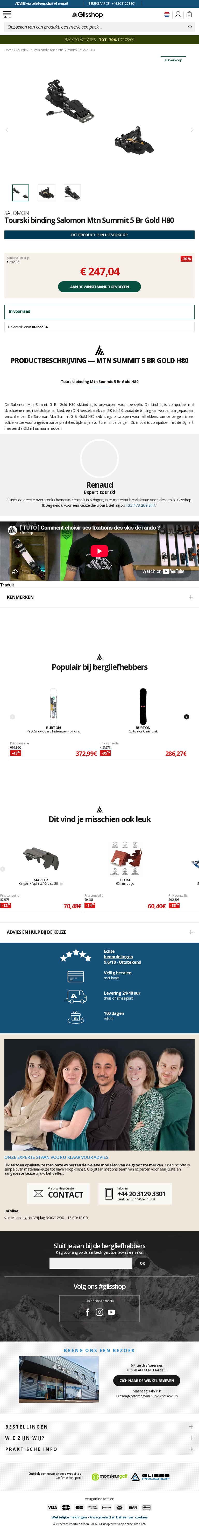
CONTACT (65, 1194)
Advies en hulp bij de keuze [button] (36, 932)
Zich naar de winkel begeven (147, 1380)
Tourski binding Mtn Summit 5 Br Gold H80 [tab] (99, 381)
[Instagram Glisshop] (99, 1313)
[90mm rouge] (125, 859)
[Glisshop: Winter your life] (87, 15)
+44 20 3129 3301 (141, 1193)
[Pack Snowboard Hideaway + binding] (53, 707)
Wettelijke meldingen (69, 1517)
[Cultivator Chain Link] (143, 707)
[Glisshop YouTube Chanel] (111, 1313)
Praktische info (31, 1449)
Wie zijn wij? (25, 1438)
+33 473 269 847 (140, 505)
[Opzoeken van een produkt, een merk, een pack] (190, 27)
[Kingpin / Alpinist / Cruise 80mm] (40, 859)
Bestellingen (26, 1427)
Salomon (16, 212)
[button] (99, 597)
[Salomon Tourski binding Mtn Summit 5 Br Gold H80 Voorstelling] (99, 117)
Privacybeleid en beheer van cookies (118, 1517)
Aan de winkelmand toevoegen (99, 286)
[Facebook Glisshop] (87, 1313)
